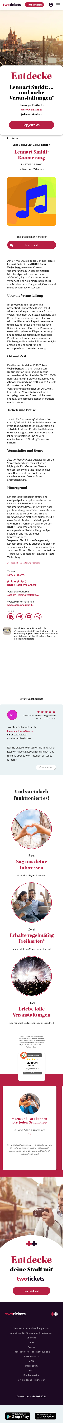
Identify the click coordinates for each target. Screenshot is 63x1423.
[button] (51, 5)
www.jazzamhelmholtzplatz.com (21, 604)
